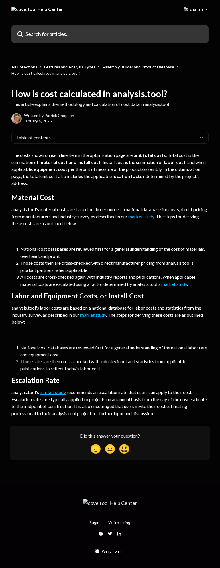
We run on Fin (113, 551)
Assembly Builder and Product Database (138, 66)
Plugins (94, 522)
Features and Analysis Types (69, 66)
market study (141, 216)
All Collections (24, 66)
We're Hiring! (120, 522)
